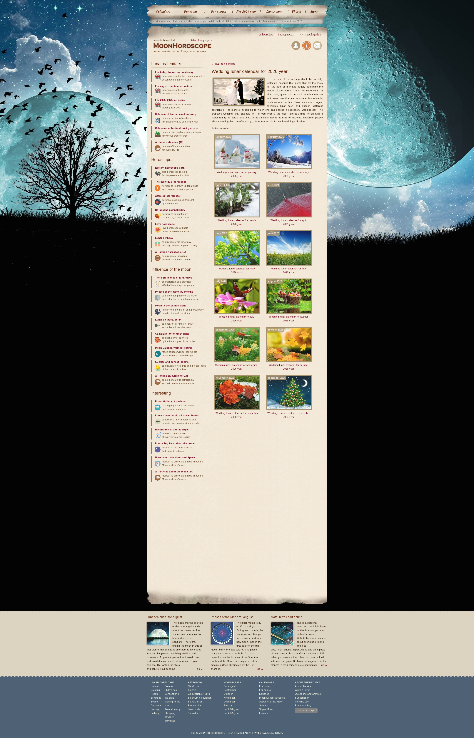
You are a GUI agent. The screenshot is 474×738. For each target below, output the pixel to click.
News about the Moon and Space (175, 457)
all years (179, 100)
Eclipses (264, 693)
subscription (266, 34)
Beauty (155, 701)
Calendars (163, 11)
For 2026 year (246, 11)
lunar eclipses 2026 (291, 21)
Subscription (302, 697)
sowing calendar (162, 21)
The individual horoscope (170, 181)
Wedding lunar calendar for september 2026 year (236, 349)
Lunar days (274, 11)
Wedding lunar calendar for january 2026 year (236, 156)
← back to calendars (223, 63)
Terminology (302, 701)
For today (191, 11)
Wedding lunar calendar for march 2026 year (236, 205)
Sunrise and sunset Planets (171, 361)
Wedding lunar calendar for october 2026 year (288, 349)
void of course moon (267, 21)
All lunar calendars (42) (169, 142)
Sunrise (263, 705)
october (188, 86)
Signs (314, 11)
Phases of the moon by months (174, 291)
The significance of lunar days (173, 277)
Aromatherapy (173, 709)
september (176, 86)
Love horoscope (165, 224)
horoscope (200, 21)
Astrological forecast (167, 195)
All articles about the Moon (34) (174, 471)
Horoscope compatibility (170, 210)
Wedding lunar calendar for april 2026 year (287, 205)
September (230, 690)
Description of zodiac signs (172, 429)
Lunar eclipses (164, 319)
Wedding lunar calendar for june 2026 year (287, 253)
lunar (199, 701)
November (229, 697)
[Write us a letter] (317, 46)
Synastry (193, 713)
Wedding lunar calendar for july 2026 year (235, 301)
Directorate (194, 709)
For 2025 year (231, 713)
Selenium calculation (200, 697)
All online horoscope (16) (170, 252)
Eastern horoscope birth (170, 167)
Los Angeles (313, 34)
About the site (303, 686)
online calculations (244, 21)
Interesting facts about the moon (175, 443)
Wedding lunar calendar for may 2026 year (235, 253)
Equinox (263, 713)
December (229, 701)
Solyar (191, 701)
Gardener (156, 705)
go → (200, 668)
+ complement (286, 34)
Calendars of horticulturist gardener (177, 128)
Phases (297, 11)
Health (154, 693)
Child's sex (171, 690)
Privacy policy (303, 705)
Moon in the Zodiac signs (170, 305)
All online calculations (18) (171, 375)
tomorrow (174, 72)
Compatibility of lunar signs (172, 333)
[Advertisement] (179, 511)
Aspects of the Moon (271, 701)
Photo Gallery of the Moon (171, 401)
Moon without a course (272, 697)
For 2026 (160, 100)
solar (178, 319)
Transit (192, 690)
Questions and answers (308, 693)
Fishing (155, 713)
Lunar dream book (166, 415)
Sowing (155, 709)
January (228, 705)
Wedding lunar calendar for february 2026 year (288, 156)
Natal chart (194, 686)
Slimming (156, 697)
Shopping (170, 713)
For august (218, 11)
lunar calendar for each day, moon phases (180, 51)
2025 (170, 100)
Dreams (169, 686)
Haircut (155, 686)
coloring (191, 114)
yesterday (187, 72)
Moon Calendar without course (173, 347)
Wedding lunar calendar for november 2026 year (237, 397)
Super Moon (266, 709)
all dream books (189, 415)
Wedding (169, 717)
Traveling (170, 720)
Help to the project (306, 710)
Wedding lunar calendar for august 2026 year (288, 301)
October (228, 693)
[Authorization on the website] (295, 46)
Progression (194, 705)
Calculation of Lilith (199, 693)
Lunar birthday (164, 238)
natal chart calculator (219, 21)
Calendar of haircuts (167, 114)
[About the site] (306, 46)
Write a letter (302, 690)
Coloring (155, 690)
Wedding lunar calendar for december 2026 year (288, 397)
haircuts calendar (182, 21)
